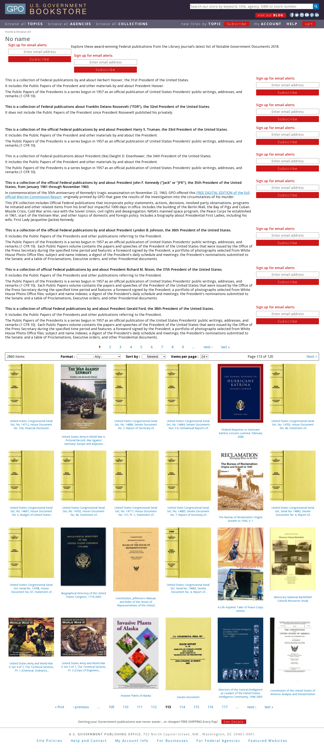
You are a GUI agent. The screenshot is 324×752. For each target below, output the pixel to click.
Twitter (297, 15)
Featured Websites (267, 740)
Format (67, 356)
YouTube (307, 15)
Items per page (184, 356)
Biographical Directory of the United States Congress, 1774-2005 (83, 594)
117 (224, 707)
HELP (292, 24)
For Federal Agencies (218, 740)
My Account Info (132, 740)
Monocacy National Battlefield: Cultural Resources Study (293, 598)
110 (125, 707)
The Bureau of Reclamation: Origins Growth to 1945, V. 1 (240, 518)
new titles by (214, 24)
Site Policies (49, 740)
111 (139, 707)
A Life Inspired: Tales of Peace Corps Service (240, 609)
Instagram (302, 15)
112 (154, 707)
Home (9, 32)
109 (111, 707)
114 (182, 707)
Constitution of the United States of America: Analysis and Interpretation (292, 692)
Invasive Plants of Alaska (136, 695)
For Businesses (172, 740)
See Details (234, 722)
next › (207, 347)
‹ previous (81, 707)
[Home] (47, 13)
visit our (271, 15)
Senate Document (188, 697)
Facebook (292, 15)
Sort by (132, 356)
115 (196, 707)
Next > (312, 356)
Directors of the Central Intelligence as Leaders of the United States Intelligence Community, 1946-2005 (240, 693)
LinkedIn (317, 15)
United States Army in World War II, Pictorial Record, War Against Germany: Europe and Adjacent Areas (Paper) (83, 440)
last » (225, 347)
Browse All (24, 24)
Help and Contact (89, 740)
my (268, 24)
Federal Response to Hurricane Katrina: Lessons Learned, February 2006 (240, 433)
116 (210, 707)
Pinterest (312, 15)
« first (59, 707)
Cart (309, 24)
